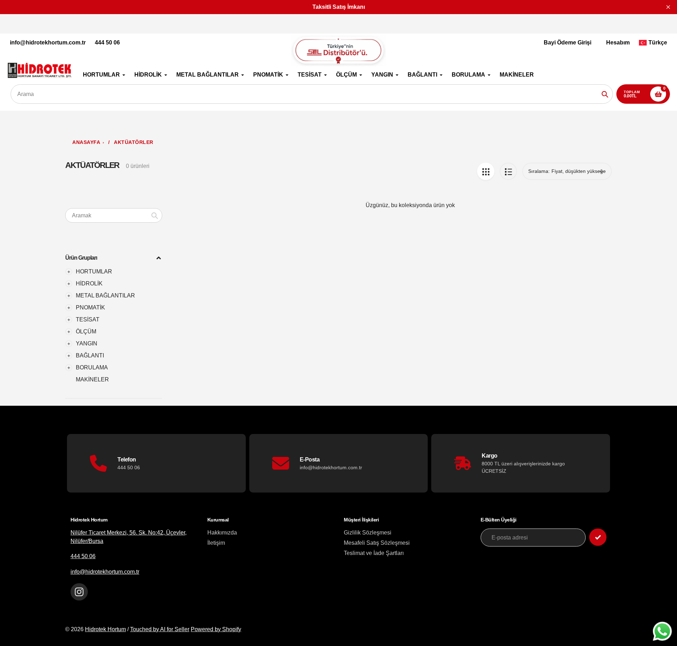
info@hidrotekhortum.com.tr (48, 43)
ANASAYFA (86, 142)
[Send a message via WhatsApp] (662, 631)
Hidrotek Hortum (105, 629)
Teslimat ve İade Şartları (374, 553)
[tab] (113, 379)
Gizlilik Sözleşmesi (367, 533)
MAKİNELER (92, 379)
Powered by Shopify (216, 629)
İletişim (216, 543)
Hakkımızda (222, 533)
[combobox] (113, 215)
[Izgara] (485, 171)
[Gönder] (597, 537)
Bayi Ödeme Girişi (567, 43)
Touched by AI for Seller (159, 629)
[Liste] (508, 171)
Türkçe (657, 43)
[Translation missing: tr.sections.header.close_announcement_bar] (668, 7)
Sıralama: (539, 171)
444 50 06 (107, 43)
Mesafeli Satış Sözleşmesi (377, 543)
